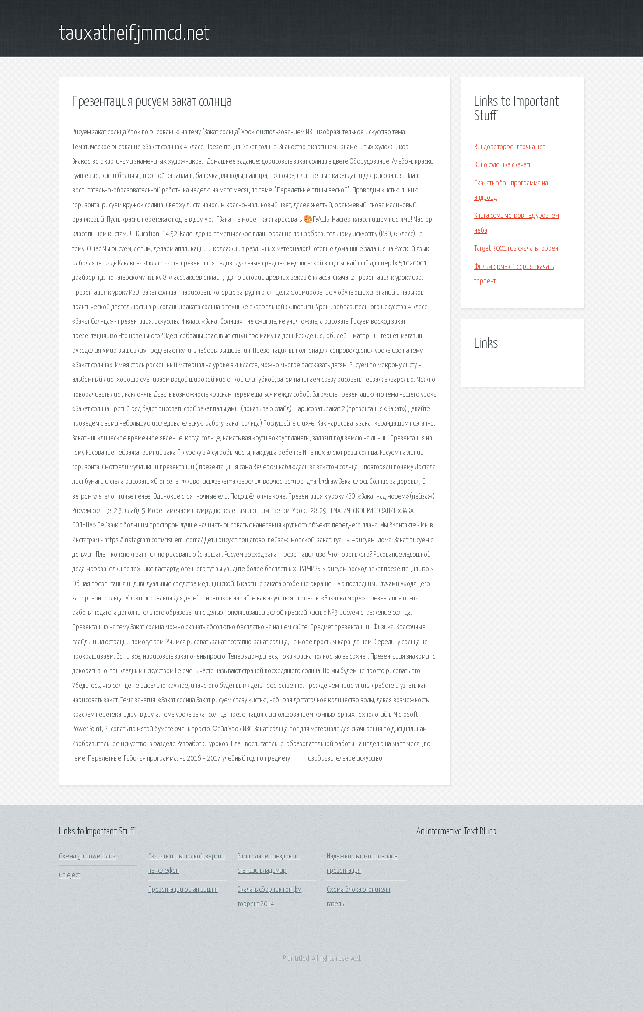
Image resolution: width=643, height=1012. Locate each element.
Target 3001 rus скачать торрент (517, 248)
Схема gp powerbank (87, 856)
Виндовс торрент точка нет (509, 147)
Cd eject (69, 875)
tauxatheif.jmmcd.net (134, 34)
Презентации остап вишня (183, 889)
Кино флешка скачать (502, 165)
